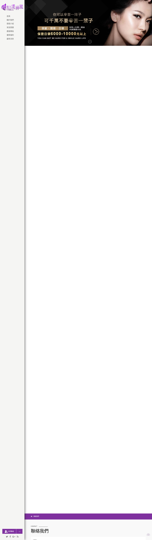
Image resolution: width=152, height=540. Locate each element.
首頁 (8, 16)
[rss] (18, 536)
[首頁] (31, 516)
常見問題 (10, 27)
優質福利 (10, 35)
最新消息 (10, 39)
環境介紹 (10, 24)
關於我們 (10, 20)
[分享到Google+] (13, 536)
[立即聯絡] (19, 531)
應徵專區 (10, 31)
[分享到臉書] (10, 536)
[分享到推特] (7, 536)
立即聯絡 (11, 531)
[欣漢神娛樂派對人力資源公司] (12, 6)
